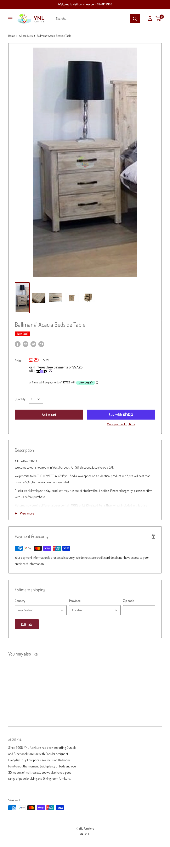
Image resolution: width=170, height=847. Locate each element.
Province (75, 601)
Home (11, 35)
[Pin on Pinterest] (25, 344)
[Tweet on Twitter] (33, 344)
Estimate (27, 624)
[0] (158, 18)
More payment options (121, 424)
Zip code (128, 601)
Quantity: (20, 399)
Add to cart (49, 414)
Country (20, 601)
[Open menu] (10, 18)
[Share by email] (41, 344)
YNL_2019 (85, 834)
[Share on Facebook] (18, 344)
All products (26, 35)
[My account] (150, 18)
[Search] (135, 18)
